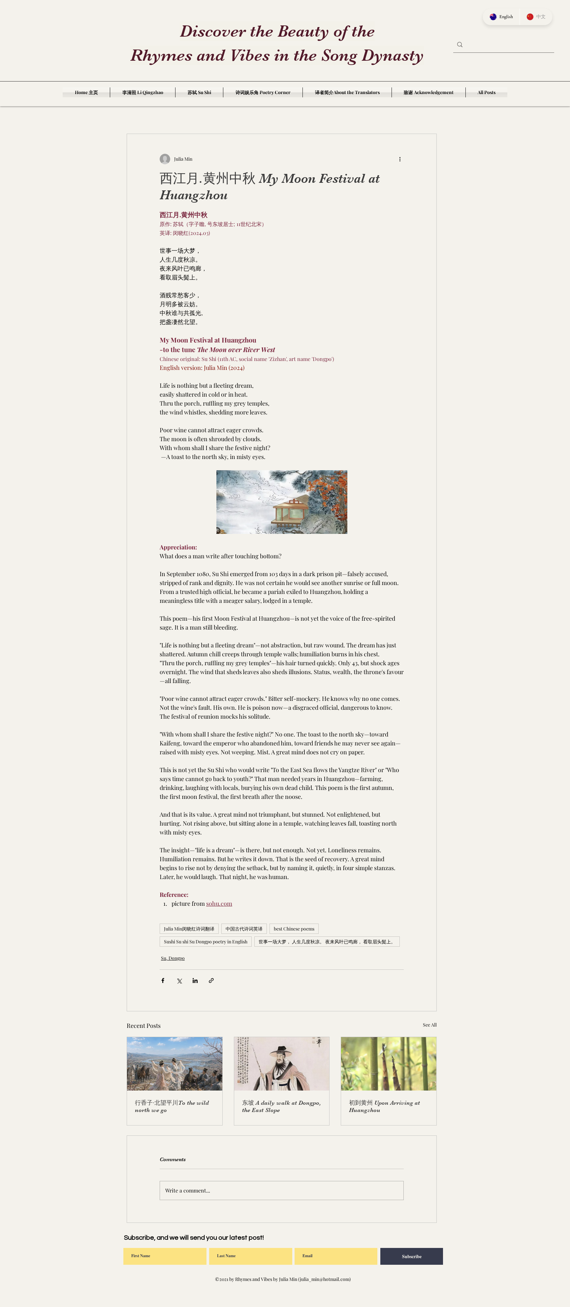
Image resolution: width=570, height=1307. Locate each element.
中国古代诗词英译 (244, 929)
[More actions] (400, 159)
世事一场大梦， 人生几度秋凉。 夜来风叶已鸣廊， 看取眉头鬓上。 (327, 941)
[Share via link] (211, 980)
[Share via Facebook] (163, 980)
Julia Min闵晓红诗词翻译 (189, 929)
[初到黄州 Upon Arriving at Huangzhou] (388, 1064)
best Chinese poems (294, 929)
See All (430, 1025)
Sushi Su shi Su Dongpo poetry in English (205, 941)
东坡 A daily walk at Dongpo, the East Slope (281, 1106)
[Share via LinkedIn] (195, 980)
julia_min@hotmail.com (324, 1279)
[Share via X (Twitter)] (179, 980)
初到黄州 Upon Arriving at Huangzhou (384, 1106)
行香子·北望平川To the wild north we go (172, 1106)
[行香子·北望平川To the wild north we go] (174, 1064)
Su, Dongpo (173, 958)
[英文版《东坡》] (282, 1064)
